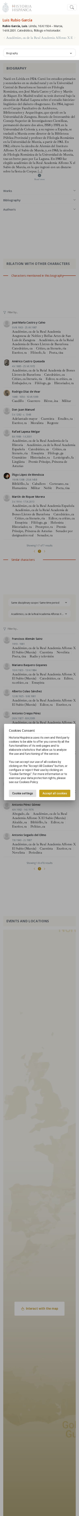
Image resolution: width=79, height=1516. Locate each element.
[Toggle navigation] (72, 7)
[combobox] (39, 53)
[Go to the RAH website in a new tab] (5, 6)
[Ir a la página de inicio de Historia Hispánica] (20, 6)
